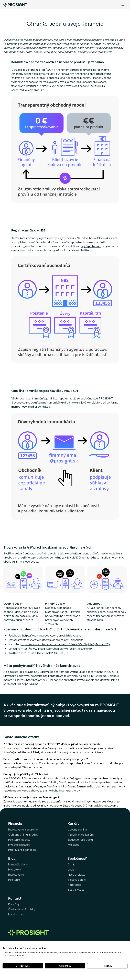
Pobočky (13, 904)
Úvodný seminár (78, 829)
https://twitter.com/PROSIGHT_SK (46, 653)
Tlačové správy (77, 879)
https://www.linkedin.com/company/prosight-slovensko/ (56, 648)
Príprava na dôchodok (22, 849)
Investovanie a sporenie (23, 829)
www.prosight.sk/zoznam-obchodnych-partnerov (48, 790)
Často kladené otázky (21, 909)
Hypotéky (14, 869)
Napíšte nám (16, 914)
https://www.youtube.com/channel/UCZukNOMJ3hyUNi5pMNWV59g (65, 644)
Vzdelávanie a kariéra (81, 834)
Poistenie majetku (19, 839)
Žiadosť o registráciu (80, 839)
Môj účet (73, 844)
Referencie (74, 884)
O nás (71, 864)
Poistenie (14, 879)
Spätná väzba (76, 889)
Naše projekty (76, 874)
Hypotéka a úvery (19, 844)
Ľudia (71, 869)
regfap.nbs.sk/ (91, 246)
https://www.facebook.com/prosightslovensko (52, 635)
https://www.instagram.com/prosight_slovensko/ (53, 640)
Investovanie (16, 874)
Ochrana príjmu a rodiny (23, 834)
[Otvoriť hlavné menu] (123, 5)
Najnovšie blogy (18, 864)
